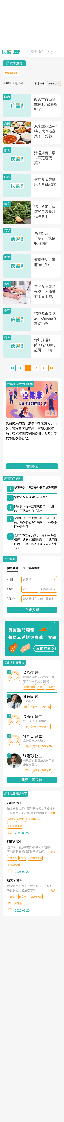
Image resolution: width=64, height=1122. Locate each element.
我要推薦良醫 (32, 780)
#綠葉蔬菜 (11, 73)
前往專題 (32, 466)
